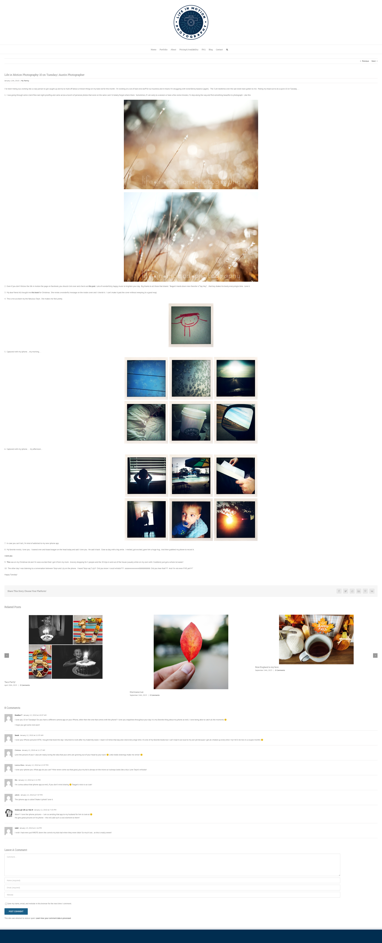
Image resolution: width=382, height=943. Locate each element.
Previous (365, 61)
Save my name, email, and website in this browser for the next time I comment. (39, 879)
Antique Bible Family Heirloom (273, 667)
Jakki (17, 804)
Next (374, 61)
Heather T (18, 691)
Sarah (17, 711)
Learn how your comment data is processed (53, 894)
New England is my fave (19, 667)
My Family (25, 80)
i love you (8, 556)
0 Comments (32, 670)
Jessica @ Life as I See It (24, 786)
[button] (227, 49)
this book (35, 292)
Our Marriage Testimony (145, 667)
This (8, 562)
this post (92, 286)
